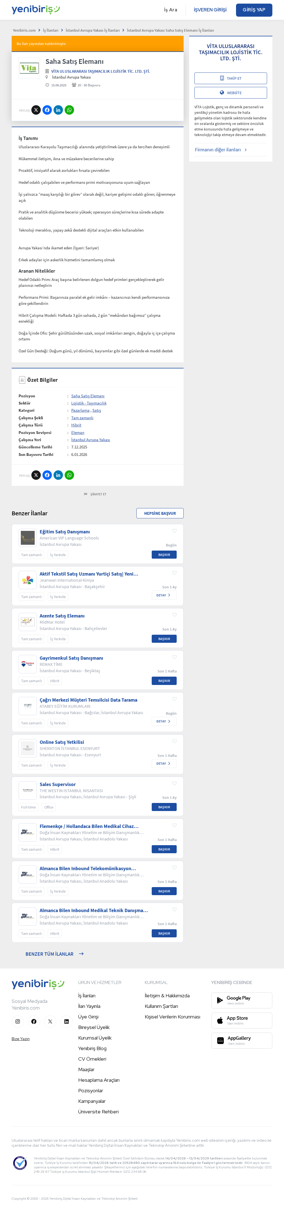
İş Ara (171, 10)
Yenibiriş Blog (92, 1048)
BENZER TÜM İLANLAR (49, 954)
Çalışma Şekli (31, 417)
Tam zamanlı (82, 417)
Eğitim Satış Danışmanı (65, 532)
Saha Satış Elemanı (88, 395)
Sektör (25, 403)
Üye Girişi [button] (88, 1016)
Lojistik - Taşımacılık (88, 403)
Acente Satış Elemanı (62, 616)
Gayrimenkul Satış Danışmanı (71, 658)
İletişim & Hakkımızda (167, 995)
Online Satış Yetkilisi (62, 742)
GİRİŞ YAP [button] (254, 10)
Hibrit (76, 425)
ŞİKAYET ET (98, 494)
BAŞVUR (164, 555)
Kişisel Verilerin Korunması (172, 1016)
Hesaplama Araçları (99, 1080)
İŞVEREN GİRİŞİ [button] (210, 10)
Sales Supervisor (58, 784)
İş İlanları (86, 995)
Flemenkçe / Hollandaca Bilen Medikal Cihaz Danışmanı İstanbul (87, 826)
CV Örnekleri (92, 1059)
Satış (96, 410)
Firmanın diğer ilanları (218, 149)
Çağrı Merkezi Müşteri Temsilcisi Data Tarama (88, 700)
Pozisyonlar (90, 1090)
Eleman (77, 432)
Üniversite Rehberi (98, 1111)
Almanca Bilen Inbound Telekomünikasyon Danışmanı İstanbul (85, 868)
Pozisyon (27, 395)
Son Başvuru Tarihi (36, 454)
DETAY (161, 595)
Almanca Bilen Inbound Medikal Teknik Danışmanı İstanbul (93, 910)
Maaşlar (86, 1069)
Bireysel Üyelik (94, 1027)
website (234, 92)
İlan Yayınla (89, 1006)
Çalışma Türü (31, 425)
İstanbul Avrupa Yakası (90, 439)
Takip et (234, 78)
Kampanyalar (92, 1101)
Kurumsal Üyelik (94, 1038)
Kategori (26, 410)
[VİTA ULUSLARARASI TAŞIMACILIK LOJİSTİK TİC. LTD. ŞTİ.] (29, 68)
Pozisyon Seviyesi (35, 432)
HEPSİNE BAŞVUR (160, 513)
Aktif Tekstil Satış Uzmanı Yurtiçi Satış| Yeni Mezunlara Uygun (86, 574)
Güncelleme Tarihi (35, 447)
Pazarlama (80, 410)
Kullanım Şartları (161, 1006)
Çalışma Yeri (30, 439)
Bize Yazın (21, 1038)
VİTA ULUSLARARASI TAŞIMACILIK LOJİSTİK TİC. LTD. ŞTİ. (100, 71)
